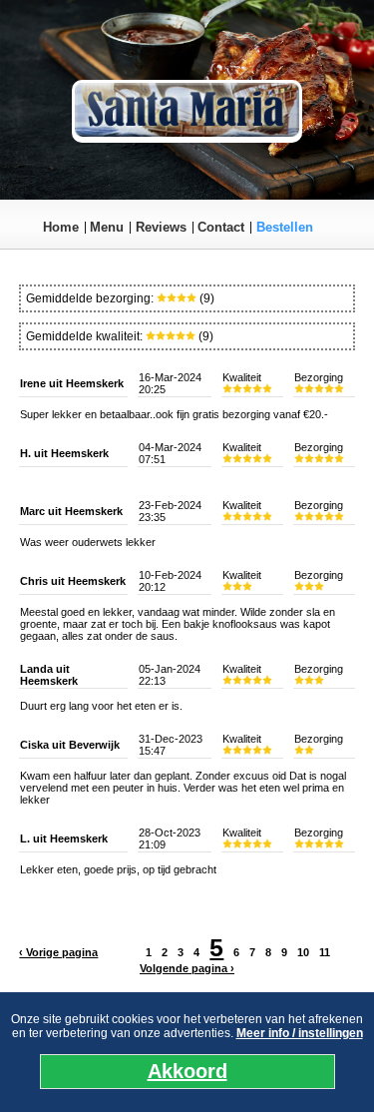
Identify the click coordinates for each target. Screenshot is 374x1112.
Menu (107, 227)
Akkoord (187, 1071)
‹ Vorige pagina (58, 952)
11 (324, 952)
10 (303, 952)
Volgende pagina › (187, 968)
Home (61, 227)
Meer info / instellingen (299, 1033)
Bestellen (284, 227)
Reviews (161, 227)
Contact (220, 227)
